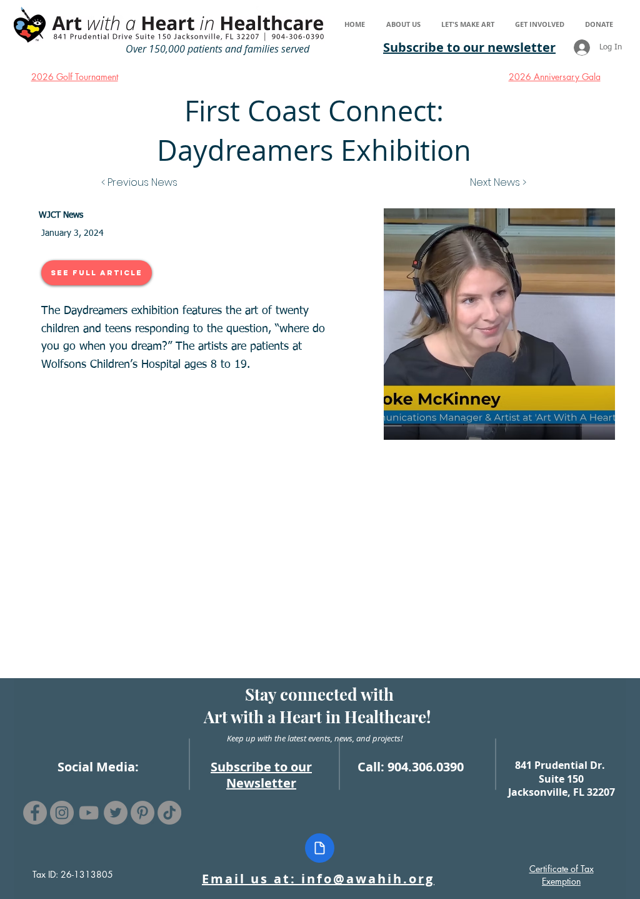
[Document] (319, 848)
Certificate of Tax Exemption (561, 875)
